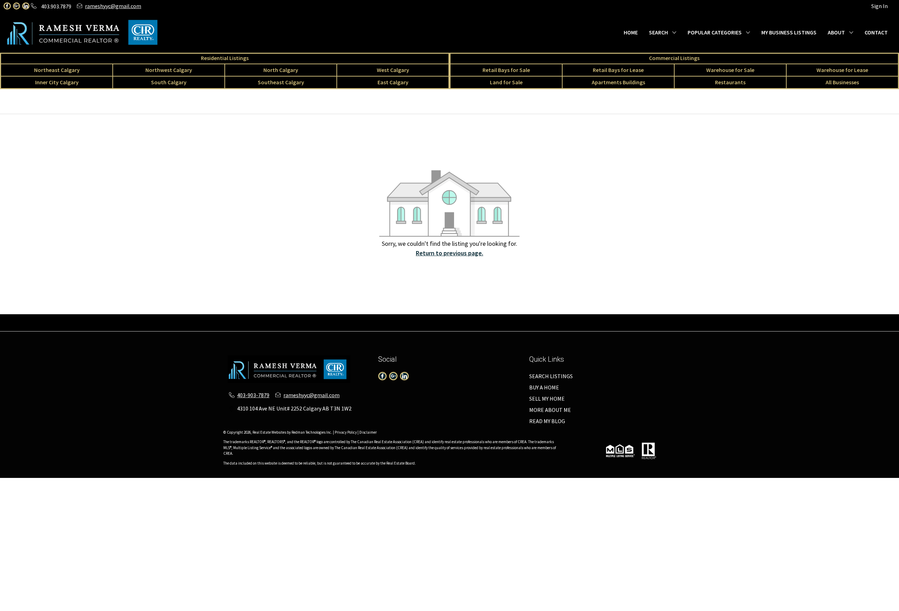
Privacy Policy (346, 432)
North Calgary (280, 69)
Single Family (26, 318)
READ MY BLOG (547, 421)
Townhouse (61, 318)
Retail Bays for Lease (618, 69)
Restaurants (730, 82)
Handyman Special (866, 318)
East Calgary (393, 82)
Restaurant (582, 318)
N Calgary (191, 318)
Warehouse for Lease (842, 69)
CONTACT (876, 32)
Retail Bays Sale (371, 318)
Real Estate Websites (269, 432)
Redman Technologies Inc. (312, 432)
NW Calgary (160, 318)
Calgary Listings (654, 318)
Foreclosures (823, 318)
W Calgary (220, 318)
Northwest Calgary (168, 69)
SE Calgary (306, 318)
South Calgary (168, 82)
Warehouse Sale (461, 318)
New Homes (749, 318)
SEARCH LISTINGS (551, 376)
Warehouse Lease (506, 318)
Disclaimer (368, 432)
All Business (615, 318)
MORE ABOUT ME (550, 409)
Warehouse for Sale (730, 69)
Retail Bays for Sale (506, 69)
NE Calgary (128, 318)
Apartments (95, 318)
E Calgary (335, 318)
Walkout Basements (449, 326)
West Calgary (393, 69)
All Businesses (842, 82)
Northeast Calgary (57, 69)
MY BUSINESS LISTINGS (788, 32)
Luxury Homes (786, 318)
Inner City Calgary (57, 82)
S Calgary (277, 318)
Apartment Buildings (704, 318)
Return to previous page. (449, 253)
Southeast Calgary (281, 82)
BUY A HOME (544, 387)
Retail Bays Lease (416, 318)
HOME (631, 32)
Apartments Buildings (618, 82)
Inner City (249, 318)
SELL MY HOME (547, 398)
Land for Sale (506, 82)
